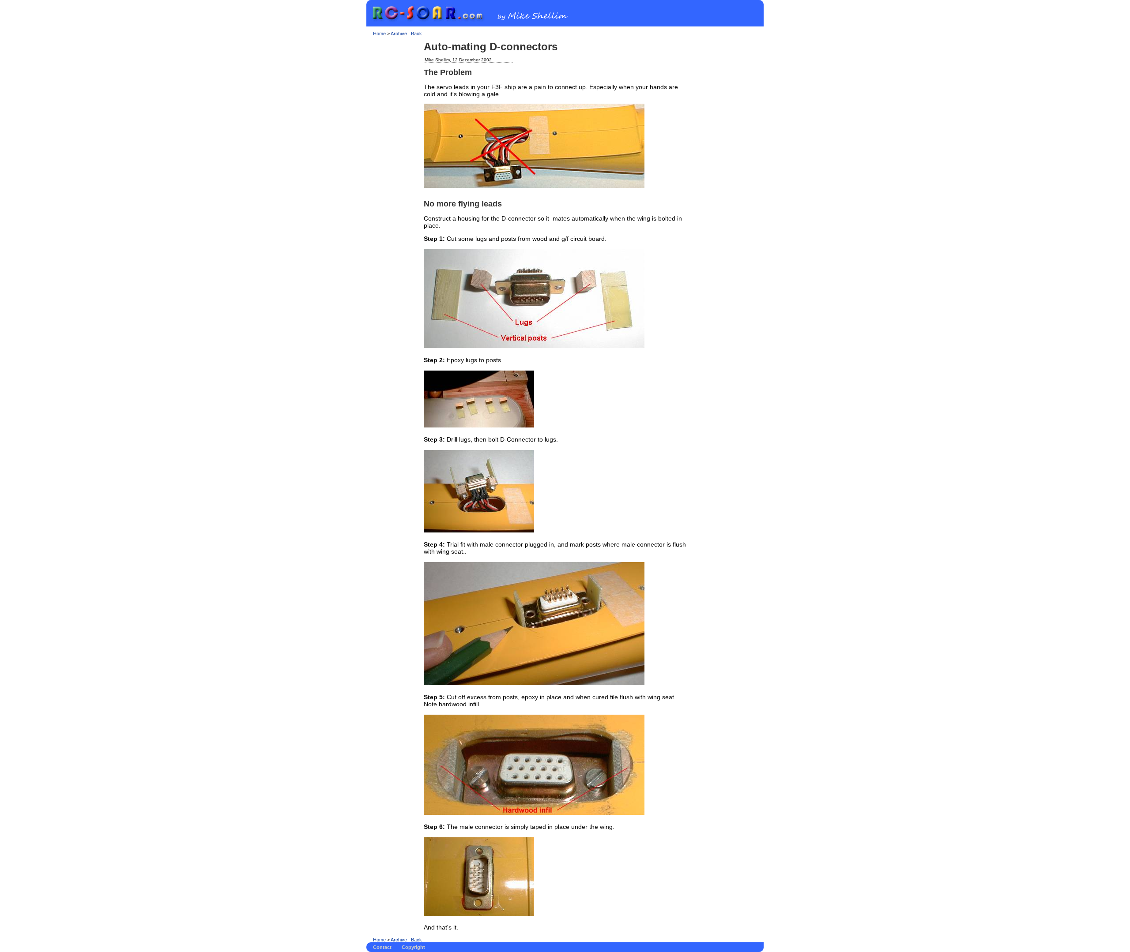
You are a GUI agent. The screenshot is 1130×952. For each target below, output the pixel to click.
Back (416, 33)
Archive (399, 33)
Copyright (413, 947)
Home (379, 33)
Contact (382, 947)
